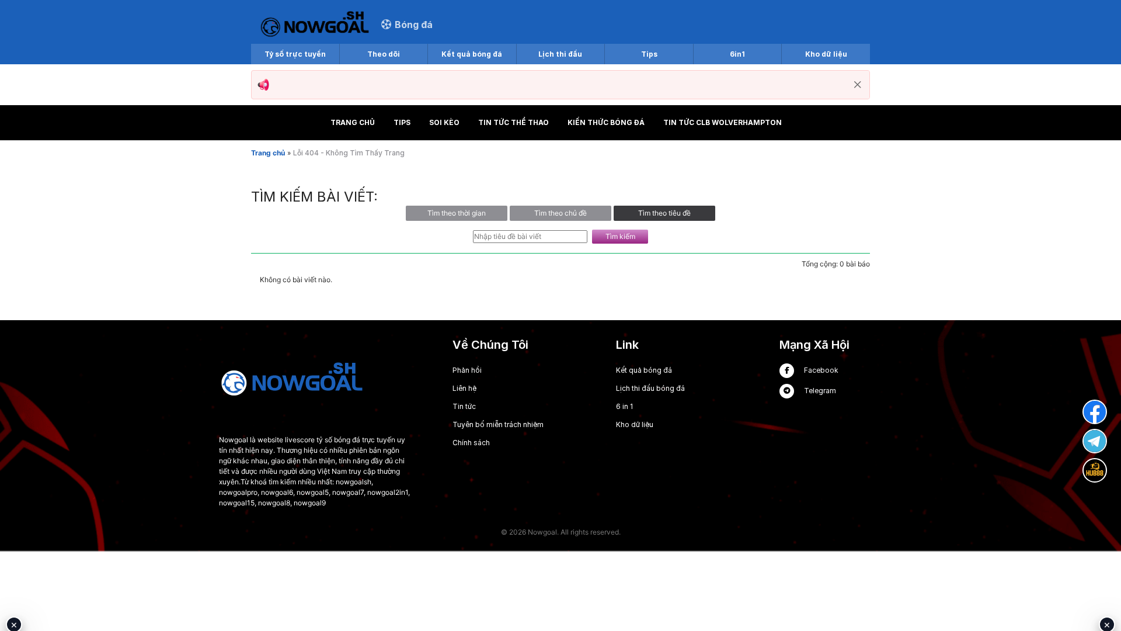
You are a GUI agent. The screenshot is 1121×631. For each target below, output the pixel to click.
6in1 (737, 54)
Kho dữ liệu (826, 54)
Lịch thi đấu (560, 54)
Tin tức (464, 406)
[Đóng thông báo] (857, 85)
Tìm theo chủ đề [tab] (560, 213)
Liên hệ (464, 388)
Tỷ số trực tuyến (295, 54)
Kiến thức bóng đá (606, 122)
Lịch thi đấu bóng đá (650, 388)
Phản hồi (467, 370)
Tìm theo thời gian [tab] (456, 213)
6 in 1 (624, 406)
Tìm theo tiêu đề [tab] (664, 213)
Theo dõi (383, 54)
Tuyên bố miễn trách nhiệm (498, 424)
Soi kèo (444, 122)
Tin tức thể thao (513, 122)
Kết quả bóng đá (471, 54)
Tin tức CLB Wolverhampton (722, 122)
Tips (649, 54)
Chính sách (471, 442)
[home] (315, 24)
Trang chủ (352, 122)
